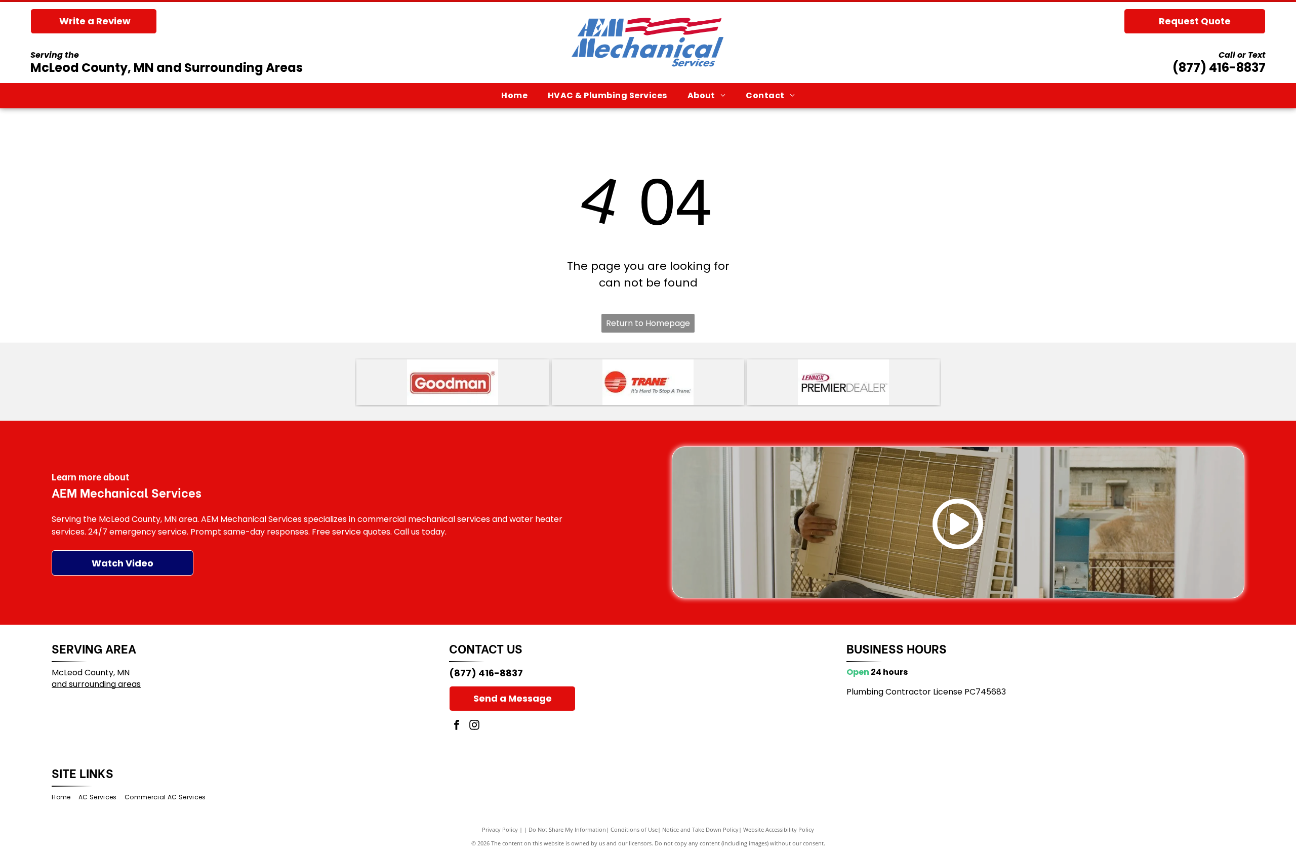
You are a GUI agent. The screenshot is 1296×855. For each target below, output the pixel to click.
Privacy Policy (500, 829)
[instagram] (474, 726)
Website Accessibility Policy (778, 829)
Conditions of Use (634, 829)
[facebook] (456, 726)
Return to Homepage (648, 323)
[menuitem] (514, 95)
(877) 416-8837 (1219, 67)
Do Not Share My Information (567, 829)
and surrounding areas (96, 684)
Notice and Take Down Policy (700, 829)
